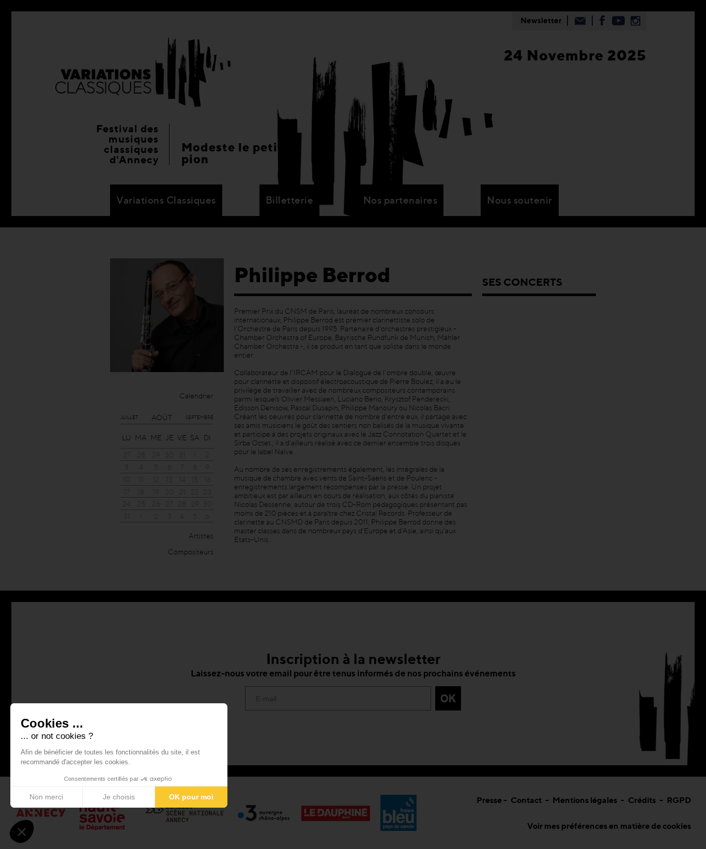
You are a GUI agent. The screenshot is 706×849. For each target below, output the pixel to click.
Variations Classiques (166, 200)
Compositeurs (190, 551)
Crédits (642, 800)
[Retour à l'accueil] (143, 70)
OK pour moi (191, 797)
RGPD (679, 800)
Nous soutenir (519, 200)
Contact (526, 800)
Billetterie (290, 200)
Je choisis (119, 797)
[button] (21, 831)
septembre (199, 417)
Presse (489, 800)
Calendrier (196, 395)
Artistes (201, 535)
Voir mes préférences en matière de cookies (609, 826)
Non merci (46, 797)
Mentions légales (584, 800)
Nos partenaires (400, 200)
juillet (129, 417)
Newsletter (541, 20)
